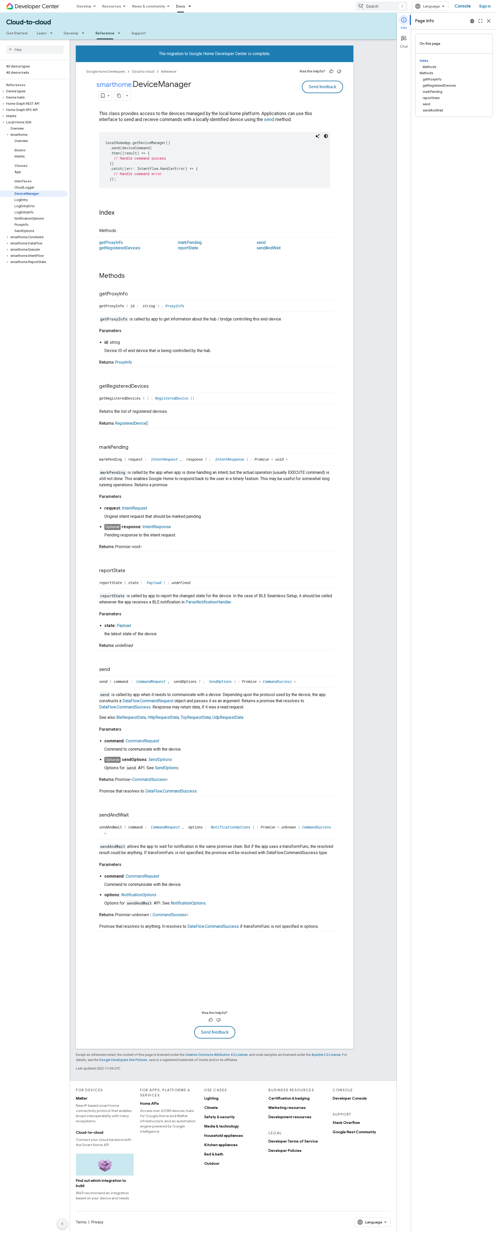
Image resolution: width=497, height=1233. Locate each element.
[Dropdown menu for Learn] (53, 33)
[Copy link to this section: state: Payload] (136, 626)
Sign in (485, 6)
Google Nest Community (354, 1132)
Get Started (16, 33)
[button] (34, 91)
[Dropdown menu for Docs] (191, 6)
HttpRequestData (163, 717)
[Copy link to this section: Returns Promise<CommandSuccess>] (173, 779)
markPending (190, 242)
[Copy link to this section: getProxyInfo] (133, 294)
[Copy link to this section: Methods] (121, 231)
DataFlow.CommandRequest (147, 700)
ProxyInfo (174, 306)
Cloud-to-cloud (28, 22)
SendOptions (221, 681)
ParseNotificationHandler (208, 602)
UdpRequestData (228, 717)
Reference (105, 33)
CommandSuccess (278, 681)
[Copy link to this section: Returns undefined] (138, 645)
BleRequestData (131, 717)
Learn (42, 33)
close (489, 21)
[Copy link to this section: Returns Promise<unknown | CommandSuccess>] (193, 915)
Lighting (211, 1098)
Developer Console (350, 1098)
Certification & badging (289, 1098)
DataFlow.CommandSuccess (125, 707)
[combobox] (381, 6)
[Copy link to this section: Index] (119, 213)
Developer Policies (285, 1150)
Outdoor (212, 1163)
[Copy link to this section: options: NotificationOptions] (161, 895)
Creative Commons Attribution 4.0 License (216, 1055)
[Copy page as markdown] (119, 95)
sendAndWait (269, 247)
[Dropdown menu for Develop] (84, 33)
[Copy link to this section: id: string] (125, 342)
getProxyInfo (111, 242)
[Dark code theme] (326, 136)
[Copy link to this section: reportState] (130, 571)
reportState (188, 247)
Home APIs (149, 1103)
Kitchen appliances (221, 1144)
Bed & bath (213, 1154)
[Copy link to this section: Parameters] (126, 331)
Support (138, 33)
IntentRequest (165, 459)
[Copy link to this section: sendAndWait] (134, 815)
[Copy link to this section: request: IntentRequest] (152, 508)
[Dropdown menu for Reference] (120, 33)
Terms (81, 1222)
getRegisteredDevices (119, 247)
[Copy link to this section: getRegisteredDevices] (154, 387)
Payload (155, 583)
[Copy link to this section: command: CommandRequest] (164, 741)
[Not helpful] (339, 71)
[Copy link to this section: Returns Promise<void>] (147, 547)
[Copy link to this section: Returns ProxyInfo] (137, 362)
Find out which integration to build (101, 1183)
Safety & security (219, 1117)
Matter (81, 1098)
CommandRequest (151, 681)
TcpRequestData (196, 717)
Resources (111, 6)
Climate (211, 1107)
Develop (84, 6)
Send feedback (322, 87)
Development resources (289, 1117)
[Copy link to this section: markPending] (133, 447)
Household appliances (223, 1135)
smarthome (114, 84)
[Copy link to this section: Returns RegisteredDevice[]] (153, 423)
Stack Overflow (346, 1122)
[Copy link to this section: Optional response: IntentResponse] (176, 527)
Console (463, 6)
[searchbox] (34, 50)
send (269, 119)
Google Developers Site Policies (123, 1060)
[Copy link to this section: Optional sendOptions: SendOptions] (177, 760)
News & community (148, 6)
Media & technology (221, 1126)
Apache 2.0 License (326, 1055)
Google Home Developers (105, 71)
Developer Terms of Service (293, 1141)
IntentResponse (230, 459)
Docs (180, 6)
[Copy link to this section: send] (115, 670)
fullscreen (480, 21)
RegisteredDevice (172, 398)
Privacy (97, 1222)
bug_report (472, 21)
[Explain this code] (317, 136)
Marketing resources (287, 1107)
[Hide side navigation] (62, 1224)
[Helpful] (331, 71)
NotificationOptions (231, 827)
